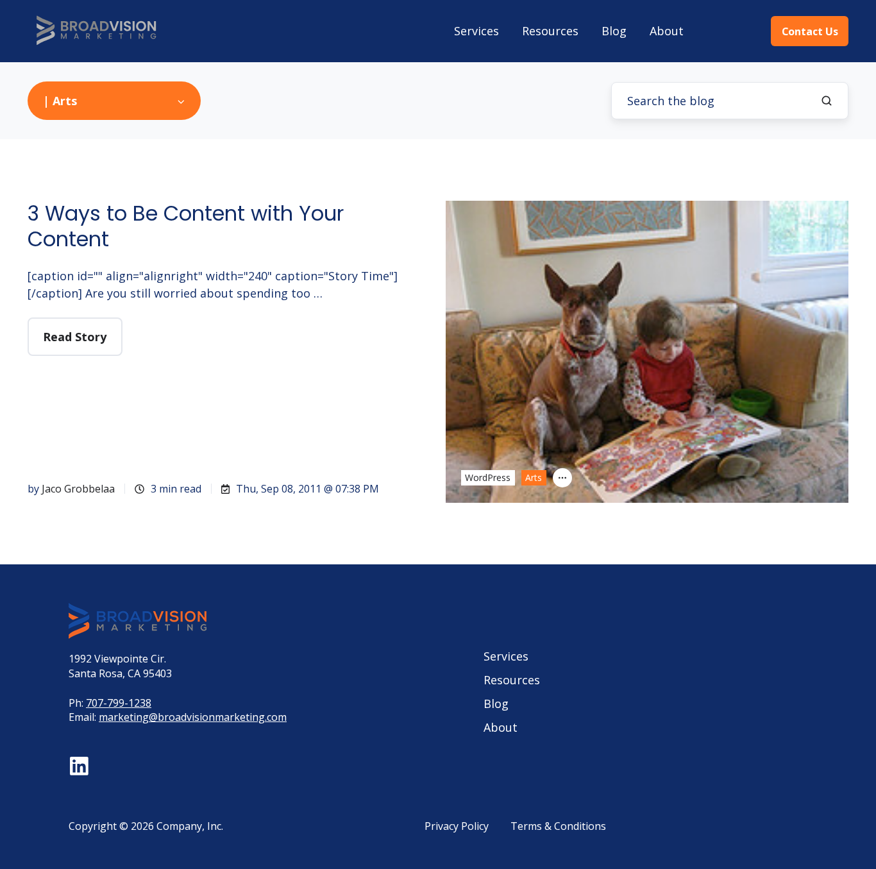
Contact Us (810, 31)
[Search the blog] (826, 100)
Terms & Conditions (558, 826)
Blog (614, 30)
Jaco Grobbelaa (78, 489)
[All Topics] (562, 477)
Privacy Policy (457, 826)
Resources (550, 30)
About (667, 30)
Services (476, 30)
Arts (533, 477)
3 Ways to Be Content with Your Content (186, 226)
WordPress (487, 477)
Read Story (74, 336)
